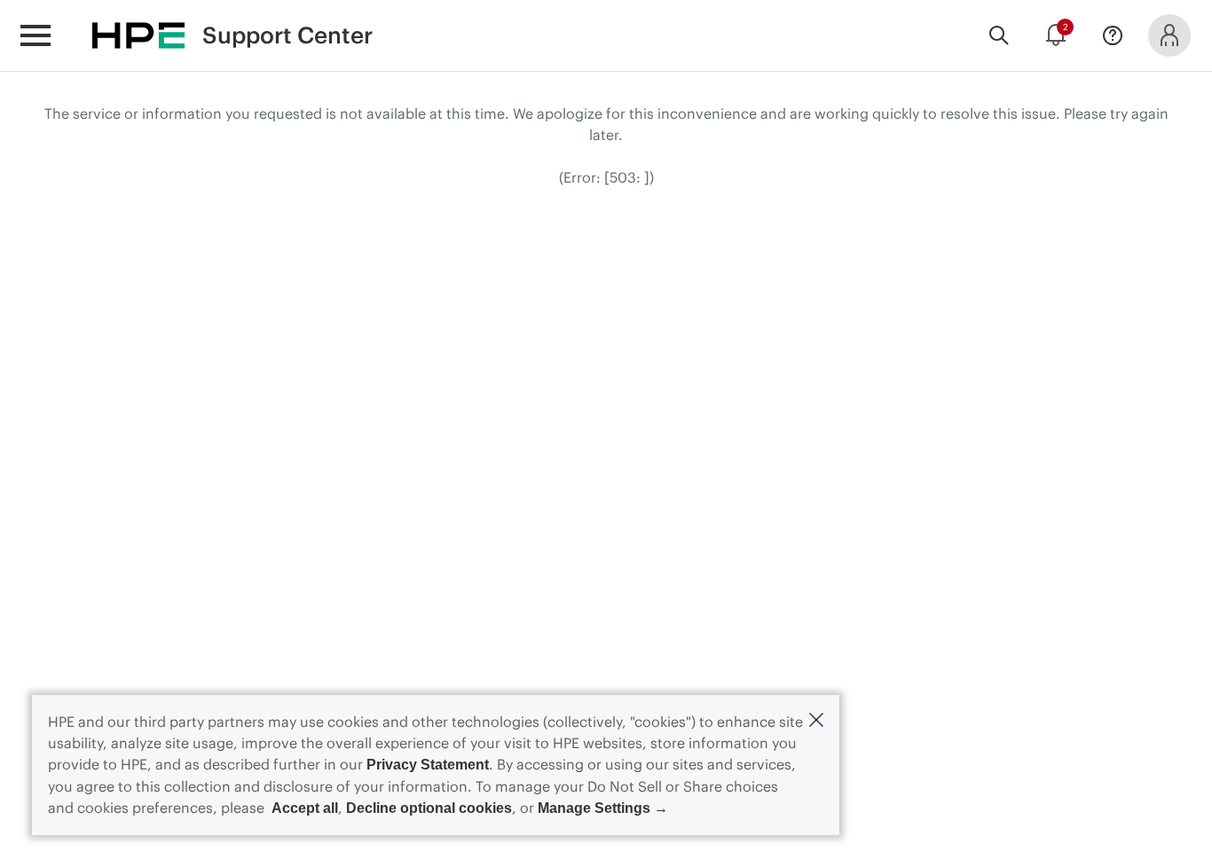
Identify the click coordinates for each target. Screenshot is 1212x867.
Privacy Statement (427, 764)
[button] (816, 721)
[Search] (999, 35)
